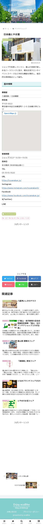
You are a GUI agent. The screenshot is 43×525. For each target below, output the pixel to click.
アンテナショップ (9, 214)
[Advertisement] (21, 247)
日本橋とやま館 (24, 218)
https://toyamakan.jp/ (11, 180)
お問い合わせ (12, 512)
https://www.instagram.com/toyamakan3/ (20, 188)
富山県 (13, 218)
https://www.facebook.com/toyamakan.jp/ (21, 195)
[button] (34, 284)
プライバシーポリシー (31, 512)
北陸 (6, 218)
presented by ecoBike (21, 515)
